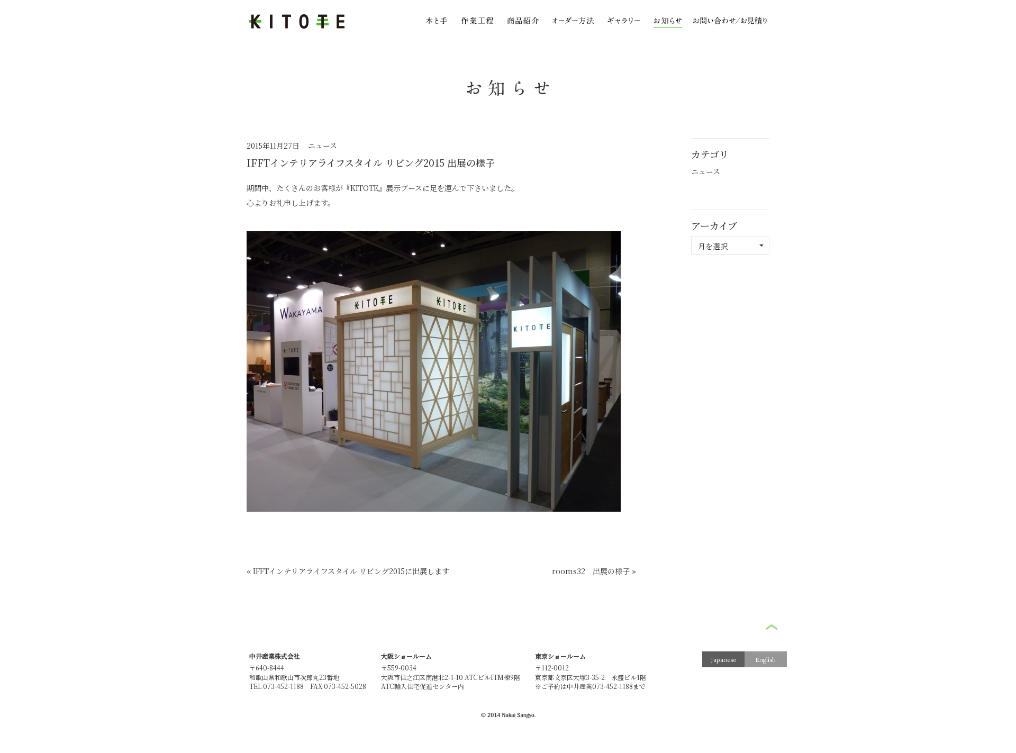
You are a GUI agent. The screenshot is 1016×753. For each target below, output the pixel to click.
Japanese (723, 659)
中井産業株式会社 (274, 655)
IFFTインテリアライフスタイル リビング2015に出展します (351, 571)
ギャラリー (623, 22)
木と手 (436, 22)
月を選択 (713, 246)
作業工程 (477, 22)
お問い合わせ (730, 22)
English (765, 659)
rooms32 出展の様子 (591, 571)
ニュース (322, 145)
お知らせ (668, 22)
